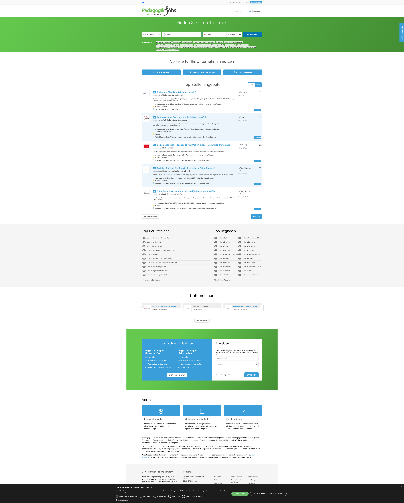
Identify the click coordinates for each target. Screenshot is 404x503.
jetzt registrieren (177, 375)
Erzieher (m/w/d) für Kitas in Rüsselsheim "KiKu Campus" (186, 168)
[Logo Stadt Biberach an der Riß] (146, 192)
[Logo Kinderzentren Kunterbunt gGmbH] (146, 169)
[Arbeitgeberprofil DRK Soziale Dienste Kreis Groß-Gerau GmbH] (147, 308)
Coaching (159, 49)
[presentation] (262, 308)
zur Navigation (253, 480)
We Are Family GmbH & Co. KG (245, 306)
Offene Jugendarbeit (217, 45)
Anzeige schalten (256, 2)
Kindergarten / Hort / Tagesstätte (204, 42)
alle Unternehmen (202, 320)
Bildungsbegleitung (187, 45)
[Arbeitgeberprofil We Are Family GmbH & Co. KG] (228, 311)
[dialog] (202, 493)
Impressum (217, 476)
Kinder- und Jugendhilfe (163, 42)
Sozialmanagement (162, 47)
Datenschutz (218, 483)
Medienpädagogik (188, 47)
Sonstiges (219, 42)
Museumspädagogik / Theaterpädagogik (243, 47)
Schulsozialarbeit (242, 45)
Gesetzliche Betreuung (203, 47)
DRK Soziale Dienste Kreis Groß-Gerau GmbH (170, 306)
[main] (202, 240)
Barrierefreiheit (253, 476)
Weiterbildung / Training (171, 49)
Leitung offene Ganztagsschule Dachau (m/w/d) (181, 117)
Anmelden (256, 11)
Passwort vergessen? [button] (223, 375)
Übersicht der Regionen (222, 280)
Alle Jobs (156, 95)
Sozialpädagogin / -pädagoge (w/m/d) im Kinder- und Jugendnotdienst (193, 145)
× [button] (401, 486)
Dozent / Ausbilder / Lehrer (220, 47)
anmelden (251, 375)
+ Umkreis (231, 34)
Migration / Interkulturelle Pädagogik (167, 45)
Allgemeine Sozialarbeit (202, 45)
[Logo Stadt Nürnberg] (146, 146)
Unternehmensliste (234, 2)
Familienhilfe (177, 42)
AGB (215, 480)
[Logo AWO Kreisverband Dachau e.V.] (146, 118)
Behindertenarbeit (175, 47)
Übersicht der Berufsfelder (151, 280)
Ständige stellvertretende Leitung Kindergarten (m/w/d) (186, 191)
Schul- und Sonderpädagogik (233, 42)
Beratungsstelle (230, 45)
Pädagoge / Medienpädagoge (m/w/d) (176, 92)
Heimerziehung (187, 42)
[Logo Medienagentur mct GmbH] (146, 93)
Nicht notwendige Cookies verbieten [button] (268, 493)
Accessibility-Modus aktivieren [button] (238, 481)
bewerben (258, 110)
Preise (247, 2)
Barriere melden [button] (236, 476)
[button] (240, 34)
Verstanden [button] (240, 493)
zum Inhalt (251, 483)
